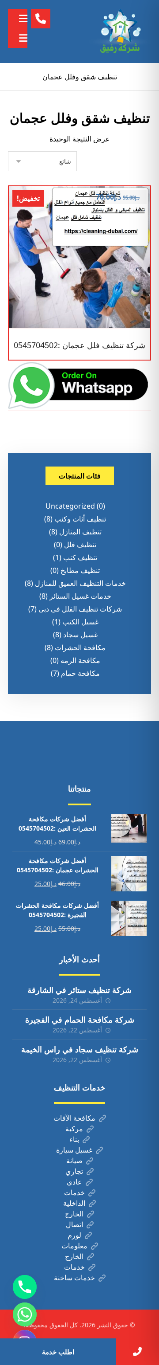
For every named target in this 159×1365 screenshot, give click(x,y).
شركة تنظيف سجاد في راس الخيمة (79, 1049)
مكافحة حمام (80, 673)
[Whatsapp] (25, 1314)
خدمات (74, 1192)
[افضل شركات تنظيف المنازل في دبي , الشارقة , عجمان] (120, 31)
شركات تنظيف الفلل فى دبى (80, 609)
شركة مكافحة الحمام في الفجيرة (79, 1019)
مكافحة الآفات (74, 1118)
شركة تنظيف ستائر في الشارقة (79, 990)
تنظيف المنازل (80, 532)
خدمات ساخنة (74, 1278)
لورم (74, 1235)
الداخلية (74, 1203)
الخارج (74, 1214)
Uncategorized (70, 506)
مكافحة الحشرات (80, 647)
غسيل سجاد (80, 634)
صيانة (74, 1160)
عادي (74, 1182)
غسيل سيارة (74, 1150)
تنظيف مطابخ (80, 570)
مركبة (74, 1129)
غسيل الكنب (80, 622)
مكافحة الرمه (80, 660)
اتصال (74, 1224)
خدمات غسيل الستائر (80, 596)
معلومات (74, 1246)
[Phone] (25, 1287)
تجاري (74, 1171)
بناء (74, 1139)
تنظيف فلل (80, 544)
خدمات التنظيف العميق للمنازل (80, 583)
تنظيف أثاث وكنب (80, 519)
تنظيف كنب (80, 557)
